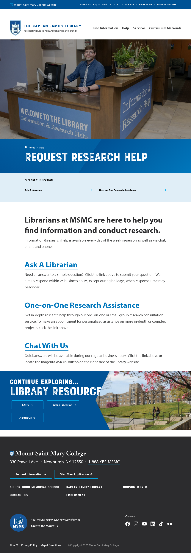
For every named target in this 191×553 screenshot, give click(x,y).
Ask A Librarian (51, 264)
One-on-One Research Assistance (82, 305)
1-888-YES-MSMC (104, 461)
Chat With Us (46, 345)
